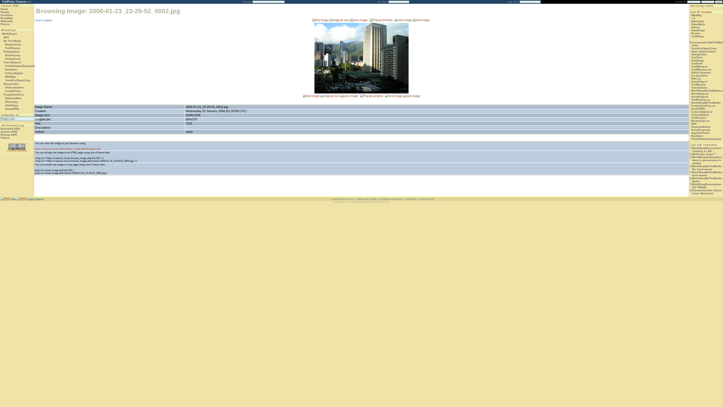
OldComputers (14, 87)
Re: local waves (707, 168)
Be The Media (12, 40)
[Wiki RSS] (6, 199)
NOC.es (696, 78)
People (5, 12)
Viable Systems (701, 72)
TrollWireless (699, 66)
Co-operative (699, 75)
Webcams (7, 21)
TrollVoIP (696, 63)
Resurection (11, 83)
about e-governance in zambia (707, 160)
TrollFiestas (12, 48)
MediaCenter (13, 44)
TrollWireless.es (701, 69)
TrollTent (696, 57)
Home (4, 9)
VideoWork (698, 24)
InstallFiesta (13, 91)
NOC (6, 37)
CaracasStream (700, 126)
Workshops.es (700, 120)
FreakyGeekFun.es (703, 105)
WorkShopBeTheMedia (706, 102)
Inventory (7, 15)
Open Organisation (703, 51)
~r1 (693, 18)
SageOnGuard (700, 132)
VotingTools (13, 58)
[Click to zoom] (361, 92)
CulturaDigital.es (702, 111)
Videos (5, 137)
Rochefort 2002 (10, 128)
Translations (699, 87)
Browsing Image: (108, 11)
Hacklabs (11, 69)
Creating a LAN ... (707, 150)
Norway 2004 (9, 134)
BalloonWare (13, 98)
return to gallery (43, 20)
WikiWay (10, 76)
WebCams (697, 21)
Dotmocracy (13, 55)
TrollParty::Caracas (16, 1)
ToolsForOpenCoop (18, 80)
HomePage (698, 30)
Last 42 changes (701, 12)
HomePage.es (700, 93)
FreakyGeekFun (14, 94)
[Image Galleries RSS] (21, 199)
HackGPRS (12, 108)
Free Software (12, 62)
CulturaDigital (14, 73)
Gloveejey (11, 101)
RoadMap (7, 18)
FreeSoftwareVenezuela (20, 65)
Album (695, 27)
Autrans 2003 (9, 131)
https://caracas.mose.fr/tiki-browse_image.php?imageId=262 (68, 149)
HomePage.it (699, 81)
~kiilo (694, 45)
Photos (5, 24)
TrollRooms (698, 84)
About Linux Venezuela (707, 192)
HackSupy (11, 105)
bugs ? (704, 154)
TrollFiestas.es (700, 99)
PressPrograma (701, 129)
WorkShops (9, 33)
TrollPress (697, 36)
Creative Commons (17, 151)
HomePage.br (699, 96)
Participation (12, 51)
